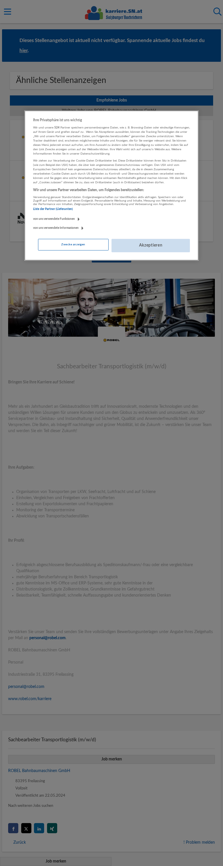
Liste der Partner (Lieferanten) (53, 209)
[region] (111, 185)
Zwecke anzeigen (73, 244)
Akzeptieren (151, 245)
